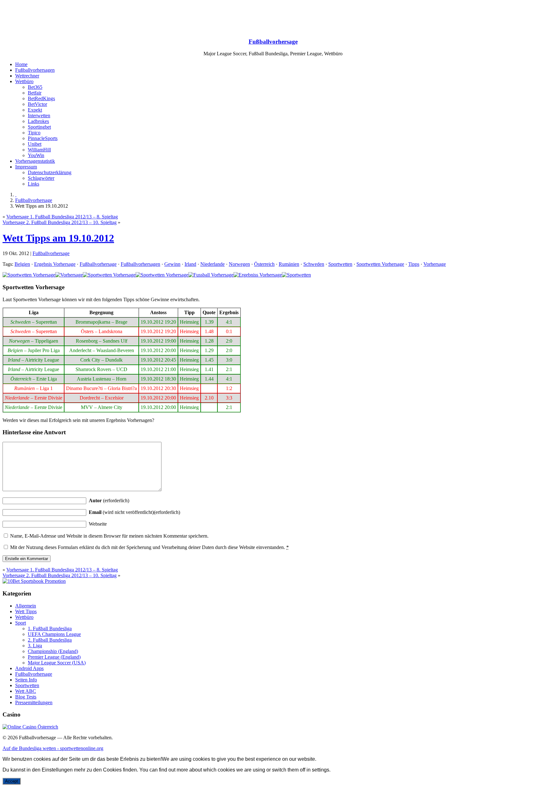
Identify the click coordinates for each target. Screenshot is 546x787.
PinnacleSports (43, 138)
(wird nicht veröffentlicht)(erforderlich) (134, 512)
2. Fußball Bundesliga (50, 640)
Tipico (34, 132)
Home (21, 64)
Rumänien (289, 264)
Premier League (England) (54, 657)
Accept (11, 781)
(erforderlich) (109, 500)
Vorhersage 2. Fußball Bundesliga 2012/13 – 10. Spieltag (60, 222)
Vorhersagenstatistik (35, 161)
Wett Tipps (26, 611)
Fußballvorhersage (273, 41)
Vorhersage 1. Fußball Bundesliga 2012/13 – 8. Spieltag (62, 216)
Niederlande (212, 264)
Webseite (98, 524)
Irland (190, 264)
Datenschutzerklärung (49, 172)
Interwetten (39, 115)
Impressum (26, 166)
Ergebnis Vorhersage (55, 264)
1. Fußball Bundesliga (50, 628)
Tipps (413, 264)
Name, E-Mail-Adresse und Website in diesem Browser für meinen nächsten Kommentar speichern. (109, 536)
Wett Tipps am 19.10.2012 (58, 238)
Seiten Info (26, 679)
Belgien (22, 264)
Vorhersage (434, 264)
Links (33, 183)
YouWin (36, 155)
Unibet (34, 144)
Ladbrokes (38, 121)
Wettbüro (24, 81)
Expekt (35, 110)
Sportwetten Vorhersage (380, 264)
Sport (20, 622)
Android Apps (29, 668)
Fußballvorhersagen (35, 70)
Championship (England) (53, 651)
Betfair (34, 92)
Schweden (313, 264)
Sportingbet (39, 127)
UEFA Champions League (54, 634)
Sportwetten (340, 264)
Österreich (264, 264)
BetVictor (37, 104)
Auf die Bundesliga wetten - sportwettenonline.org (53, 748)
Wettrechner (27, 75)
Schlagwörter (41, 178)
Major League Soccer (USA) (57, 662)
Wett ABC (25, 691)
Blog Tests (25, 696)
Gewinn (172, 264)
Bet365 (35, 87)
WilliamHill (39, 149)
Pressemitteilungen (33, 702)
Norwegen (239, 264)
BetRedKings (41, 98)
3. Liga (35, 645)
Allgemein (25, 605)
